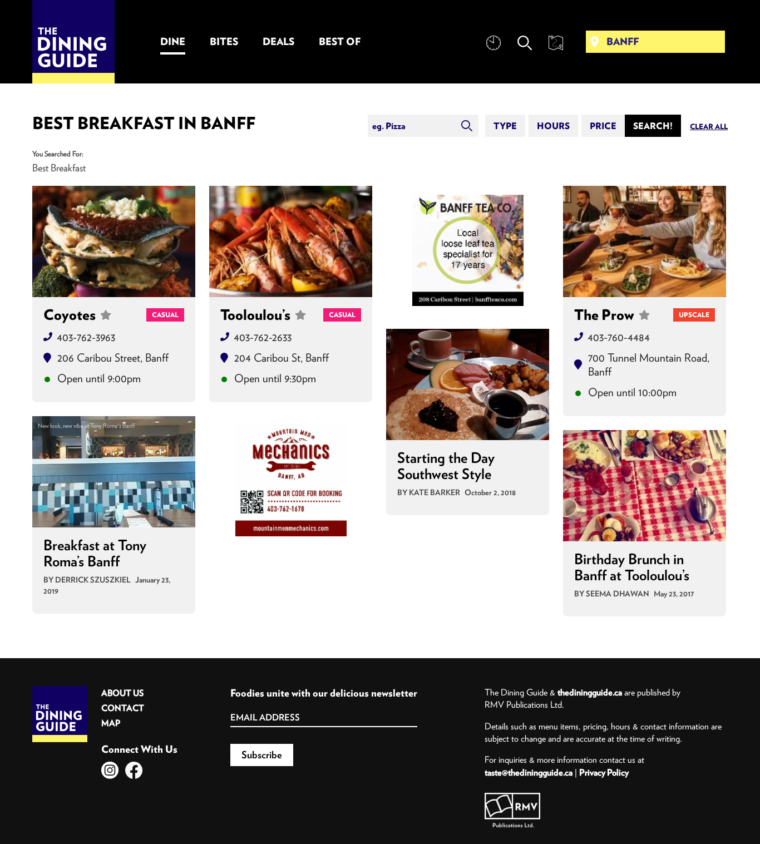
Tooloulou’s (255, 315)
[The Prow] (644, 241)
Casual (165, 314)
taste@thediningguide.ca (529, 772)
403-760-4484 (619, 337)
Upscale (694, 314)
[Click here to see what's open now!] (493, 43)
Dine (172, 41)
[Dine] (468, 250)
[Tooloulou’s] (290, 241)
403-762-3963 (86, 337)
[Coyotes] (113, 241)
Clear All (709, 126)
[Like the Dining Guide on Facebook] (133, 770)
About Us (122, 693)
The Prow (604, 315)
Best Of (340, 41)
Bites (224, 41)
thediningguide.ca (589, 692)
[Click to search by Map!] (556, 43)
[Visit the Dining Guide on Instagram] (110, 770)
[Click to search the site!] (525, 43)
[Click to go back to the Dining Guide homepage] (59, 690)
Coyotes (69, 315)
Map (110, 723)
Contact (122, 708)
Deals (278, 41)
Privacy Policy (604, 772)
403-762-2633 (263, 337)
